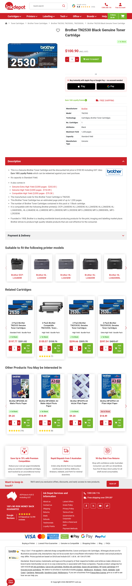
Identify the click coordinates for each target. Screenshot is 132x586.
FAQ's (108, 543)
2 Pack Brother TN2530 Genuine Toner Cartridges (18, 325)
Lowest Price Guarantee (47, 543)
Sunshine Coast (50, 573)
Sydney (80, 570)
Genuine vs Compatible (70, 543)
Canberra (30, 573)
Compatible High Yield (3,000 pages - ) (33, 193)
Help (104, 16)
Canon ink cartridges (54, 567)
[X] (93, 505)
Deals (45, 516)
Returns (46, 512)
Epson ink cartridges (90, 567)
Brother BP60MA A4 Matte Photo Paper (18, 402)
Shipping (46, 509)
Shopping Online (88, 543)
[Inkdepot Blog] (107, 505)
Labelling (47, 16)
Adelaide (111, 570)
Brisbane (97, 570)
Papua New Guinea (98, 573)
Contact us (47, 505)
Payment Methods (70, 529)
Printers (31, 16)
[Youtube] (100, 505)
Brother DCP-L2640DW (17, 276)
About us (46, 502)
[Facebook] (86, 505)
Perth (105, 570)
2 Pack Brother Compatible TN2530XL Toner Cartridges (48, 327)
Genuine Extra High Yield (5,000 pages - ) (34, 187)
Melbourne (88, 570)
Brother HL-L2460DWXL (115, 276)
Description (14, 161)
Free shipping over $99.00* (100, 497)
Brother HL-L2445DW (65, 276)
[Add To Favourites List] (32, 30)
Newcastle (39, 573)
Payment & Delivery (19, 235)
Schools (46, 519)
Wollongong (63, 573)
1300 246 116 (93, 493)
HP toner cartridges (107, 567)
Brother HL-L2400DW (41, 276)
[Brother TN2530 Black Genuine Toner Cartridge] (32, 55)
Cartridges (13, 16)
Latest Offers (68, 502)
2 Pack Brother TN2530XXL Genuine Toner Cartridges (109, 325)
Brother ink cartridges (72, 567)
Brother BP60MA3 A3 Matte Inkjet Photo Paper (48, 403)
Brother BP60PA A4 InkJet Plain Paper (79, 402)
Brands (90, 16)
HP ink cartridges (38, 567)
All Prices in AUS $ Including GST (27, 496)
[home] (6, 23)
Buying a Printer (28, 543)
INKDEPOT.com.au (73, 582)
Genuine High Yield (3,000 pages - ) (32, 190)
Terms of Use (68, 512)
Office (76, 16)
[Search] (63, 5)
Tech (62, 16)
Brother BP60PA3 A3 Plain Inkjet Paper (109, 402)
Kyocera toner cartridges (31, 570)
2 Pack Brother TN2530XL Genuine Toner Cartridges (79, 325)
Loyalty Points (49, 526)
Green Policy (68, 505)
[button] (126, 267)
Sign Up (112, 484)
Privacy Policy (68, 509)
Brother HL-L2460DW (90, 276)
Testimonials (48, 523)
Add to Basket (92, 59)
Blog (100, 543)
